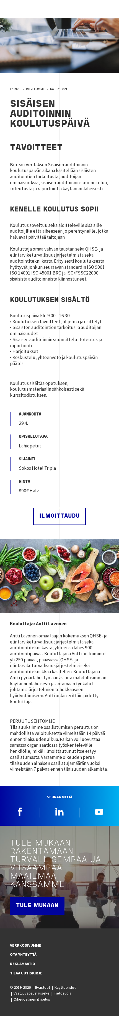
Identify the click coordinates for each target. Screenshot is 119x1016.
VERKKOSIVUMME (25, 945)
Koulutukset (58, 89)
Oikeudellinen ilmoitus (32, 999)
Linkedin (59, 812)
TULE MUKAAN (37, 905)
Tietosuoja (62, 993)
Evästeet (42, 987)
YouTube (99, 812)
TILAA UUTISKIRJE (26, 973)
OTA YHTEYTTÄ (23, 954)
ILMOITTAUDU (59, 516)
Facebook (20, 812)
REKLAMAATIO (22, 963)
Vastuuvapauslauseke (32, 993)
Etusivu (15, 89)
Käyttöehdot (65, 987)
